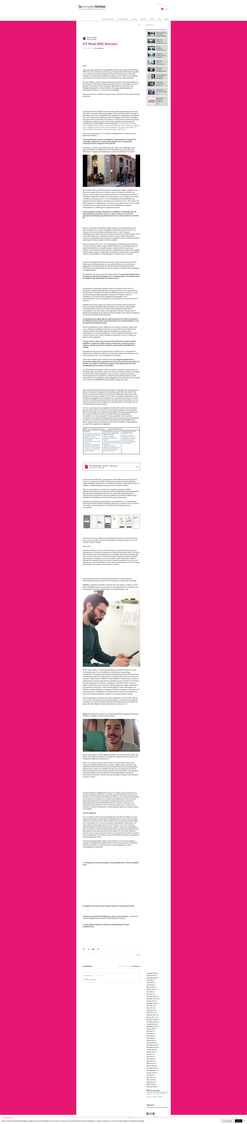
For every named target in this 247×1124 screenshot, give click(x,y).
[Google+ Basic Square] (153, 1114)
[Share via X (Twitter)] (88, 949)
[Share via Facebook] (84, 949)
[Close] (245, 1120)
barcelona (149, 1094)
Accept (239, 1121)
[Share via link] (98, 949)
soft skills (160, 1097)
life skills (163, 1094)
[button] (134, 19)
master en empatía (152, 1097)
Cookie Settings (227, 1121)
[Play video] (111, 171)
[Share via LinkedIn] (93, 949)
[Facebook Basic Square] (148, 1114)
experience (157, 1094)
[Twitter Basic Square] (150, 1114)
